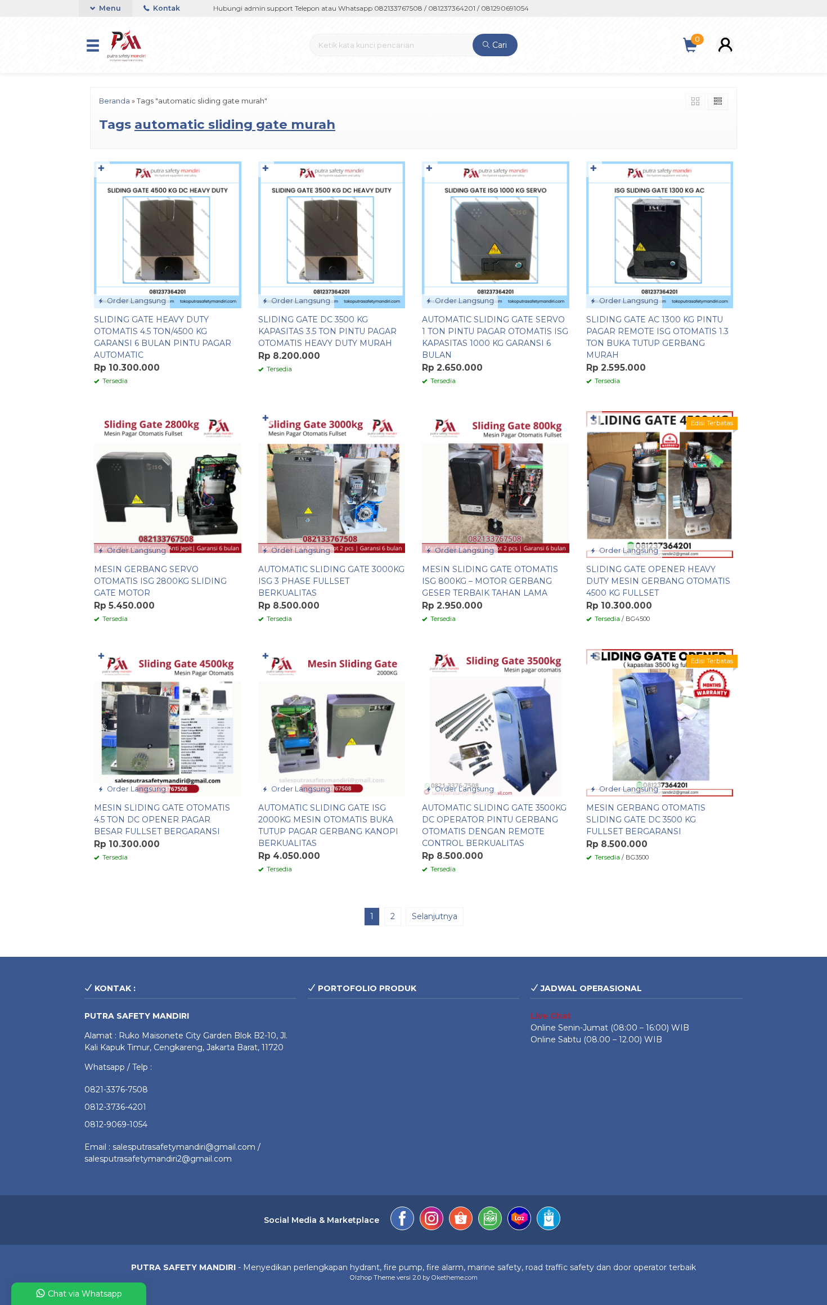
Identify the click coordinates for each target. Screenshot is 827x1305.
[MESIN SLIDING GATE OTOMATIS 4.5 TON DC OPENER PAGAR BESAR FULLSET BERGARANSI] (167, 722)
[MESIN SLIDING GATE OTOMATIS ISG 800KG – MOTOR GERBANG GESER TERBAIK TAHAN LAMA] (495, 484)
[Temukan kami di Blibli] (548, 1220)
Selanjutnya (434, 916)
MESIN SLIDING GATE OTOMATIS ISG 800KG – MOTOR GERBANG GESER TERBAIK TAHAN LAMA (490, 581)
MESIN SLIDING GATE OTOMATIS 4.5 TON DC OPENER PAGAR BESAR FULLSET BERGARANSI (162, 819)
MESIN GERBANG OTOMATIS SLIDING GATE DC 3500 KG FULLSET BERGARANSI (645, 819)
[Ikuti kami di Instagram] (431, 1220)
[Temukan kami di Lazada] (519, 1220)
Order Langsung (135, 300)
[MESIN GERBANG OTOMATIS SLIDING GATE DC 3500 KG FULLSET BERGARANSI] (660, 722)
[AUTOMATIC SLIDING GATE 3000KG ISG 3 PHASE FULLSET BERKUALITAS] (332, 484)
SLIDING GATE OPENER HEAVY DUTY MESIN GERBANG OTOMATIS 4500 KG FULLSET (658, 581)
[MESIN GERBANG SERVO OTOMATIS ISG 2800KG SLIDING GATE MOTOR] (167, 484)
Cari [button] (498, 45)
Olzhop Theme (372, 1277)
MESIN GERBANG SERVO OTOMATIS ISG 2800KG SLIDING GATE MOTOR (160, 581)
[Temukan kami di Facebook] (402, 1220)
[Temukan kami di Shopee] (461, 1220)
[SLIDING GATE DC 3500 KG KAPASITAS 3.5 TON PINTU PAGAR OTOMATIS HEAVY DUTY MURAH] (332, 234)
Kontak (165, 8)
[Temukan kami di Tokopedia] (490, 1220)
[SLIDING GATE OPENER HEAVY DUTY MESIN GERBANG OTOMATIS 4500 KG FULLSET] (660, 484)
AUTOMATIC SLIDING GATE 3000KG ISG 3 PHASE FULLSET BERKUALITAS (331, 581)
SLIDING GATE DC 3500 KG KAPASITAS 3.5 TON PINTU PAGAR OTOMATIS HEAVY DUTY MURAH (327, 331)
